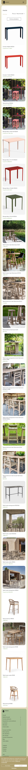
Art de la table (6, 726)
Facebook (5, 747)
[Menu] (23, 2)
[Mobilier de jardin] (20, 717)
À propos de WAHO (7, 730)
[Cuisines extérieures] (20, 719)
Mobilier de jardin (6, 717)
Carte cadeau (5, 741)
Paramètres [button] (14, 768)
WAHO (7, 2)
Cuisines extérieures (7, 719)
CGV (4, 754)
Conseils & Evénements (8, 737)
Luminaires (5, 723)
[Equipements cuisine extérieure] (20, 721)
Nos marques (5, 735)
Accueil (4, 715)
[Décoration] (20, 725)
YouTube (4, 751)
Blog (4, 739)
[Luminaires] (20, 723)
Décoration (5, 724)
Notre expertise (6, 731)
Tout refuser (7, 765)
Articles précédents (14, 19)
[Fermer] (26, 758)
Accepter (21, 765)
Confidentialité (6, 756)
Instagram (5, 745)
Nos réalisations (6, 733)
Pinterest (4, 749)
